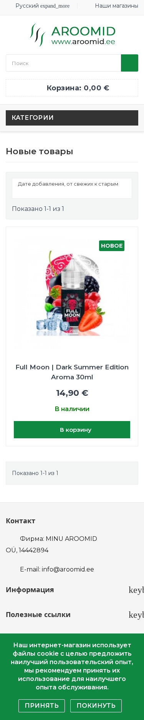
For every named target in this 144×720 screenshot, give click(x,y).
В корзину (74, 429)
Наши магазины (116, 5)
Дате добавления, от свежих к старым (71, 189)
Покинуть (96, 705)
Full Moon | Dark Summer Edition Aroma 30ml (72, 372)
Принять (42, 705)
